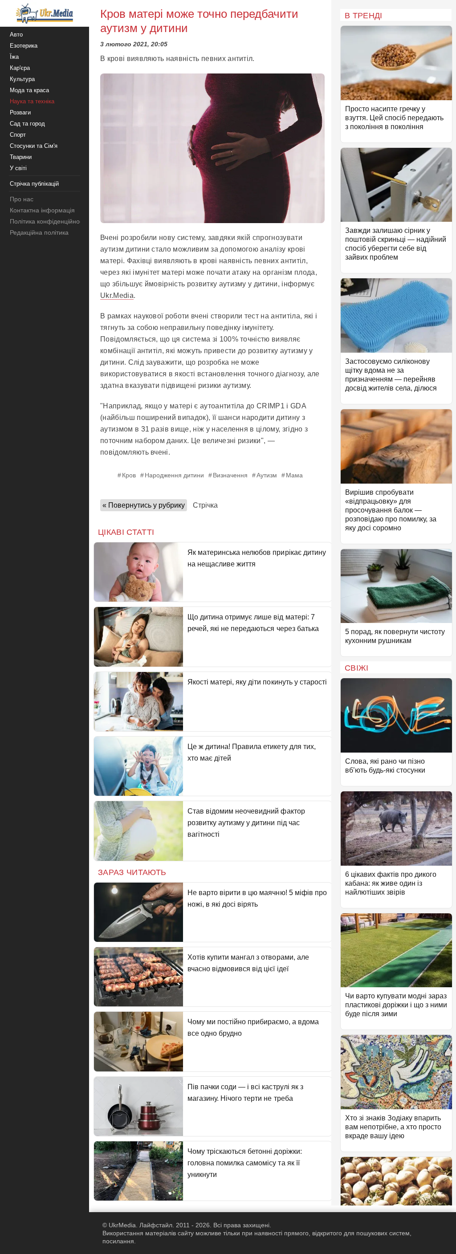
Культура (22, 79)
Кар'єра (20, 68)
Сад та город (27, 123)
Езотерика (23, 45)
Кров (129, 475)
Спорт (18, 134)
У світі (18, 168)
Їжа (14, 56)
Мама (294, 475)
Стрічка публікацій (34, 183)
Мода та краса (29, 90)
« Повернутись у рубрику (143, 505)
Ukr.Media (117, 295)
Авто (16, 34)
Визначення (230, 475)
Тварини (21, 157)
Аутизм (266, 475)
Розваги (20, 112)
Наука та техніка (32, 101)
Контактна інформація (42, 210)
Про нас (21, 199)
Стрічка (205, 505)
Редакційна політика (39, 232)
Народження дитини (174, 475)
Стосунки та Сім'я (33, 145)
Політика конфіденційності (48, 221)
